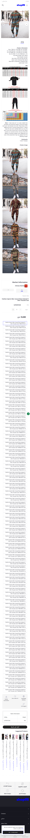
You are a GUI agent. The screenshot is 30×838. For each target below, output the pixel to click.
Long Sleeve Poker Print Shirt (6, 749)
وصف (22, 42)
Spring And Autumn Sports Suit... (13, 750)
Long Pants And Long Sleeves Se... (20, 751)
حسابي (2, 819)
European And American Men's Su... (23, 751)
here (22, 829)
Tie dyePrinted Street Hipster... (16, 748)
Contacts (3, 814)
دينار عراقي (4, 1)
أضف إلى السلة (15, 727)
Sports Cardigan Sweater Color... (9, 750)
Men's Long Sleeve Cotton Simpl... (27, 750)
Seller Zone (4, 824)
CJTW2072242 (17, 305)
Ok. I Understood (13, 832)
